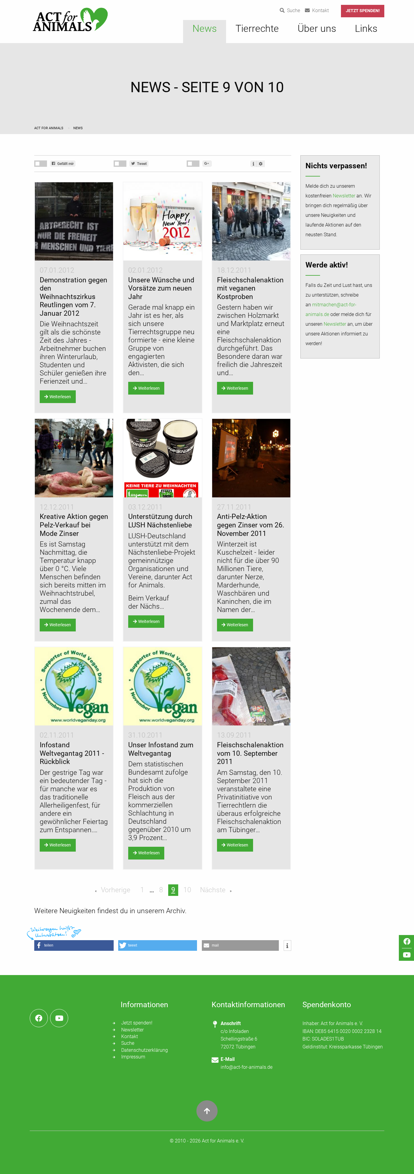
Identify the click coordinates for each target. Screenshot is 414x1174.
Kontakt (129, 1036)
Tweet (141, 164)
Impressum (133, 1057)
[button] (74, 945)
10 (187, 890)
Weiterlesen (60, 396)
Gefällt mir (65, 164)
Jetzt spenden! (363, 10)
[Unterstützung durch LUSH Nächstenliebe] (162, 458)
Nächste (213, 890)
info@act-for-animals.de (246, 1067)
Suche (127, 1043)
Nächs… (152, 606)
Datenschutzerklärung (144, 1050)
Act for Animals (49, 128)
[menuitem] (204, 31)
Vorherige (114, 890)
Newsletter (344, 196)
